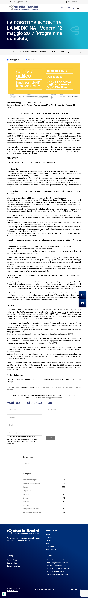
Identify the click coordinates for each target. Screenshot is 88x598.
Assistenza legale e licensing (56, 571)
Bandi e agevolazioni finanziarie (57, 574)
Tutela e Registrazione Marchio (57, 563)
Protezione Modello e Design (56, 566)
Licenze (26, 498)
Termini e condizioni (14, 566)
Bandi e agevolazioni (31, 483)
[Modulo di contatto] (82, 303)
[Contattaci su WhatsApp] (82, 295)
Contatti (48, 540)
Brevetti (15, 52)
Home (9, 52)
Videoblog (50, 546)
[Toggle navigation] (78, 8)
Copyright (27, 491)
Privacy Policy (12, 560)
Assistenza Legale (30, 480)
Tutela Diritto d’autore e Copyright (58, 568)
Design (26, 494)
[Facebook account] (75, 589)
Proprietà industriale (31, 509)
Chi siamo (49, 537)
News (48, 543)
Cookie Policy (12, 563)
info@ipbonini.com (20, 2)
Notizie (26, 505)
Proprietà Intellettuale (32, 512)
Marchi (26, 501)
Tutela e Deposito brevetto (55, 560)
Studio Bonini (12, 590)
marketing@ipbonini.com (52, 398)
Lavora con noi (51, 549)
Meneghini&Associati (47, 589)
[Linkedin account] (71, 589)
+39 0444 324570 (73, 2)
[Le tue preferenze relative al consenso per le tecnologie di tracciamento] (4, 594)
